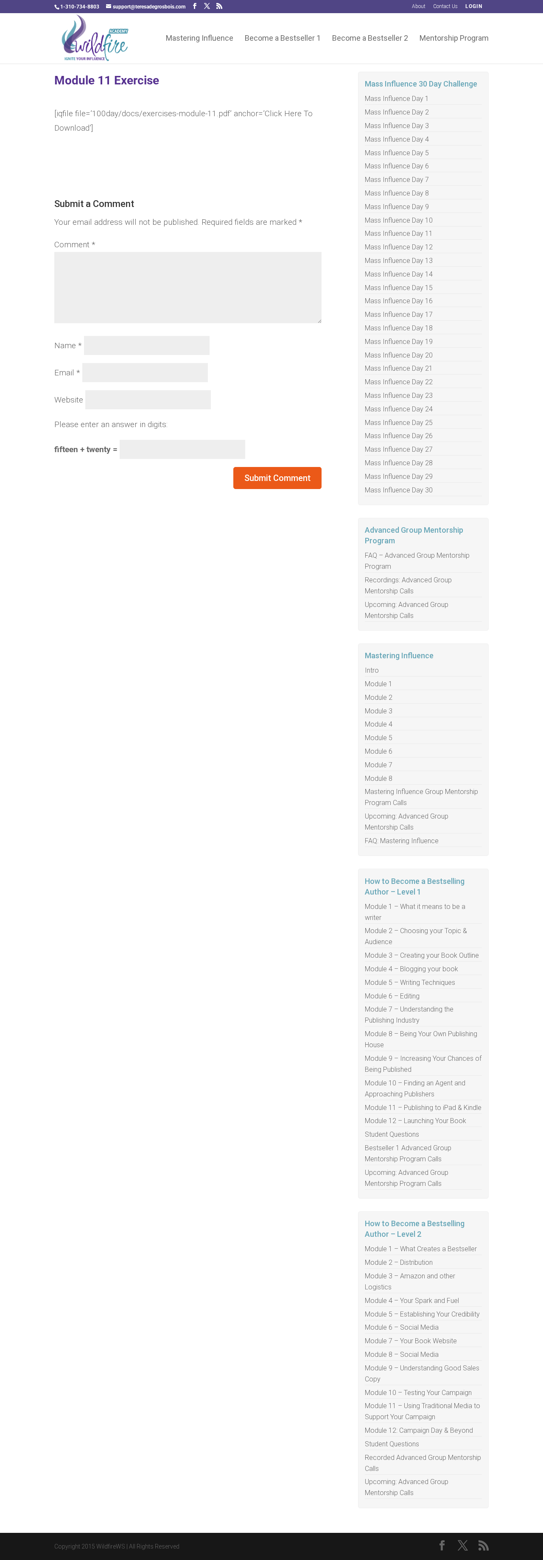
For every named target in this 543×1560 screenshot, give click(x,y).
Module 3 (378, 711)
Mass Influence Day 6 (397, 166)
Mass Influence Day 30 (399, 490)
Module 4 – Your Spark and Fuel (412, 1301)
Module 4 (378, 724)
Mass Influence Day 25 (399, 423)
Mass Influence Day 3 (397, 126)
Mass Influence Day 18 (399, 328)
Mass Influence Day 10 (399, 220)
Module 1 (378, 684)
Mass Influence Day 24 (399, 409)
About (418, 6)
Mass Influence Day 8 (397, 193)
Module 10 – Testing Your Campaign (418, 1393)
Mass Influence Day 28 (399, 463)
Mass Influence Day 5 (397, 153)
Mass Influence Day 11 (399, 233)
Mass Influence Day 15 (399, 288)
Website (68, 400)
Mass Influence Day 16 (399, 301)
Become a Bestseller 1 (283, 38)
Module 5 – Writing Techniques (410, 982)
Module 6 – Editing (392, 996)
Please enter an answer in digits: (111, 424)
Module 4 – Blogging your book (411, 969)
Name (68, 345)
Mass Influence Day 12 (399, 247)
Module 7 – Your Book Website (411, 1341)
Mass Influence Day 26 (399, 436)
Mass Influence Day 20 (399, 355)
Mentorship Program (454, 38)
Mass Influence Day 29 (399, 476)
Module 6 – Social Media (402, 1327)
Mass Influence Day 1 (397, 99)
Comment (74, 244)
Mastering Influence (199, 38)
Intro (372, 670)
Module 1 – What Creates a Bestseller (421, 1249)
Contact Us (445, 6)
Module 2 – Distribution (399, 1262)
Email (67, 372)
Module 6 (378, 751)
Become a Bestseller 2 (370, 38)
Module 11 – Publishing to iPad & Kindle (423, 1108)
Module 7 (378, 765)
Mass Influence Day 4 (397, 139)
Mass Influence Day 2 (397, 112)
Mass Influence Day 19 (399, 342)
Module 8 (378, 778)
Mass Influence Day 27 (399, 449)
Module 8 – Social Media (402, 1354)
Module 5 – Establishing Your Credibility (422, 1314)
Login (473, 6)
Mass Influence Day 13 (399, 261)
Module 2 (378, 697)
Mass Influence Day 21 (399, 368)
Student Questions (392, 1134)
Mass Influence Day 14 (399, 274)
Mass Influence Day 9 (397, 207)
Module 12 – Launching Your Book (415, 1121)
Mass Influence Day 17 (399, 314)
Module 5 (378, 738)
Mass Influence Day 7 (397, 180)
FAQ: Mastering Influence (402, 841)
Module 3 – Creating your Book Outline (422, 955)
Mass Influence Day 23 (399, 395)
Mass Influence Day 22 (399, 382)
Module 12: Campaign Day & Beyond (419, 1430)
